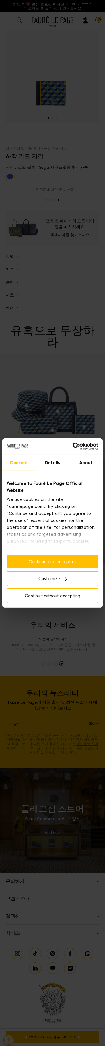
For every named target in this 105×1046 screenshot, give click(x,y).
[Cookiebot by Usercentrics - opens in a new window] (74, 446)
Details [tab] (52, 462)
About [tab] (85, 462)
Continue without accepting (52, 595)
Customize (49, 578)
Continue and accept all (52, 561)
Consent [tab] (19, 462)
